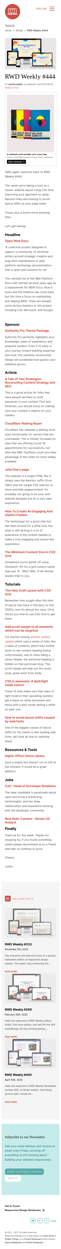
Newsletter (11, 87)
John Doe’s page (17, 469)
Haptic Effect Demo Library (25, 756)
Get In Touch (12, 1206)
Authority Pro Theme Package (27, 330)
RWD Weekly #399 (18, 1009)
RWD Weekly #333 (18, 944)
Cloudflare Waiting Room (23, 423)
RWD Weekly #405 (18, 1075)
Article (19, 30)
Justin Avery (48, 1235)
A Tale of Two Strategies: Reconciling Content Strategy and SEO (30, 382)
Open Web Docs (17, 241)
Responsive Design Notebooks (23, 1210)
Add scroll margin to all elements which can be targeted (29, 628)
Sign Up (13, 1178)
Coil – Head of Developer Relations (30, 786)
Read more (11, 971)
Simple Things (11, 1239)
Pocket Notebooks (33, 1239)
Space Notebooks (13, 1242)
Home (8, 30)
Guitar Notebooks (34, 1242)
